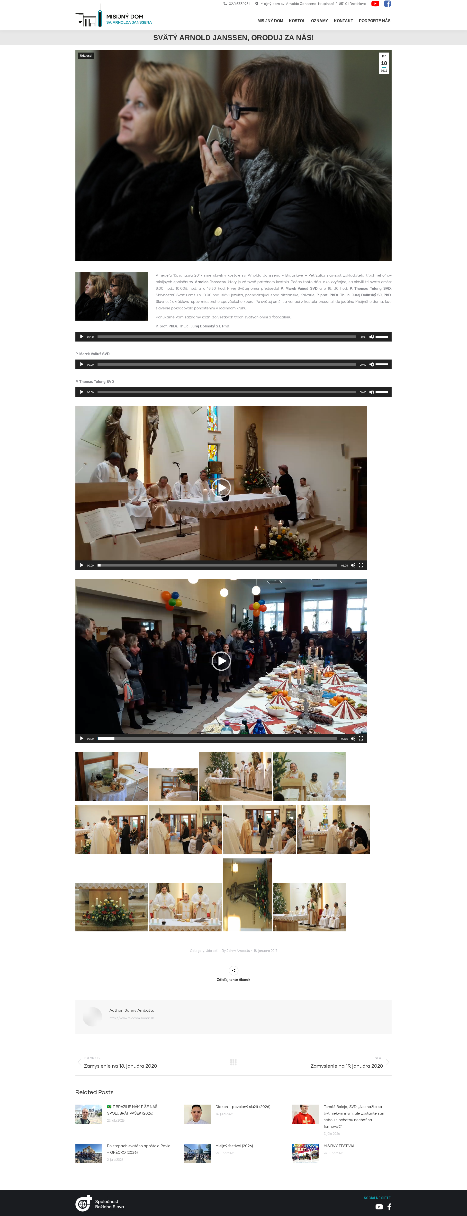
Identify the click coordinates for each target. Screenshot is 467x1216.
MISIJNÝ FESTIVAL (339, 1146)
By (236, 951)
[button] (221, 488)
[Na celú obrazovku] (361, 565)
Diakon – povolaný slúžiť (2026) (243, 1106)
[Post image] (88, 1114)
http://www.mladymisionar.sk (131, 1018)
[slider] (382, 336)
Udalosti (85, 55)
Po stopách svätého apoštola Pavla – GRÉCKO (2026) (139, 1149)
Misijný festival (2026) (234, 1146)
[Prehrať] (81, 336)
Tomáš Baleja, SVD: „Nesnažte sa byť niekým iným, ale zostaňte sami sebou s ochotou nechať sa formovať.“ (355, 1116)
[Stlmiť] (371, 336)
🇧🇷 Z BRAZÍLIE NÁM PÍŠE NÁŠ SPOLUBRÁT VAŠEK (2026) (132, 1109)
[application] (233, 337)
